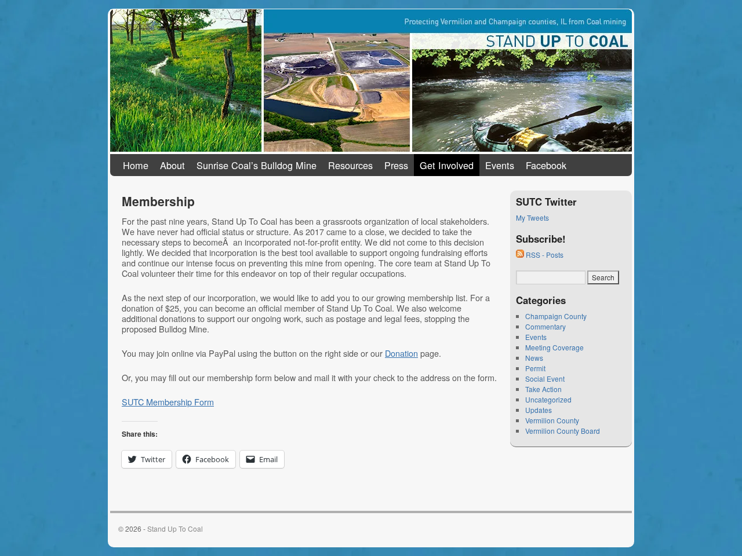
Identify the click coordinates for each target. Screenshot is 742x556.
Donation (401, 353)
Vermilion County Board (562, 431)
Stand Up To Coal (181, 19)
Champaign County (556, 316)
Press (396, 165)
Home (135, 165)
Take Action (543, 389)
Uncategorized (548, 399)
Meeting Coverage (554, 347)
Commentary (545, 326)
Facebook (546, 165)
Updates (538, 410)
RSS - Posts (543, 254)
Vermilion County (552, 420)
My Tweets (532, 217)
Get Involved (447, 165)
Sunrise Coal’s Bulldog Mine (257, 165)
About (172, 165)
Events (499, 165)
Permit (535, 368)
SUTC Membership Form (168, 402)
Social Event (545, 378)
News (534, 358)
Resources (350, 165)
